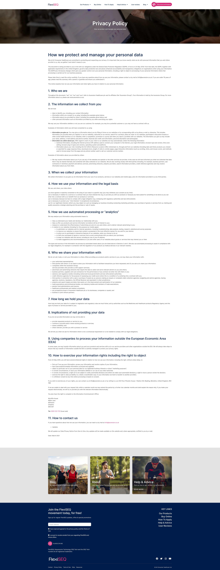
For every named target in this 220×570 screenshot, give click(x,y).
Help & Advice (121, 4)
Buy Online (97, 4)
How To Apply (109, 4)
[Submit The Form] (56, 543)
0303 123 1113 (55, 411)
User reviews (135, 4)
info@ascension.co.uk (112, 422)
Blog (144, 4)
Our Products (84, 4)
